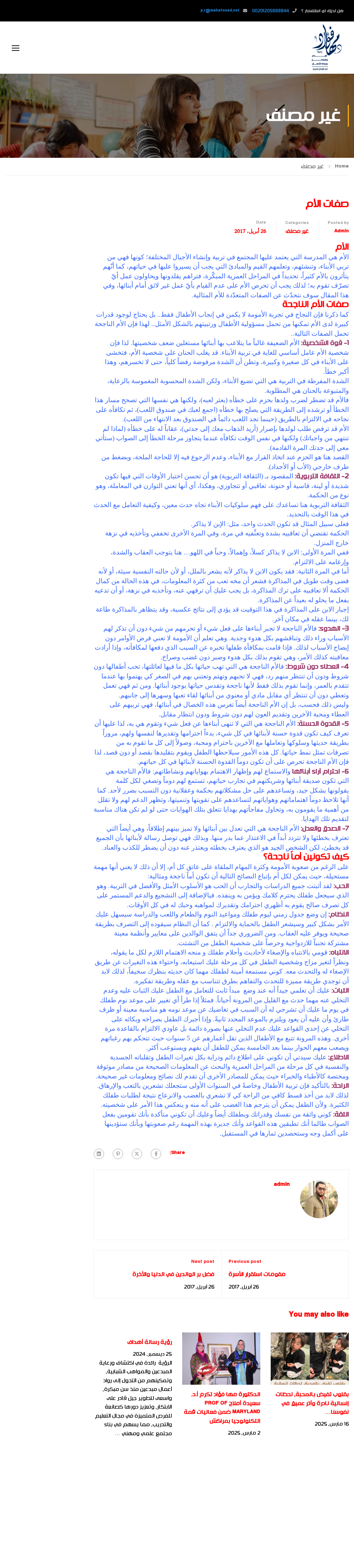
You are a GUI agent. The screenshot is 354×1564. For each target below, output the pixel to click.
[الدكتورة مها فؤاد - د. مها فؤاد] (326, 47)
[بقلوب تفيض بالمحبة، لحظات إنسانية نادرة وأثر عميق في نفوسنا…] (310, 1358)
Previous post (245, 1262)
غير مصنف (312, 166)
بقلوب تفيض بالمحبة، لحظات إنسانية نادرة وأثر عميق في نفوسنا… (312, 1403)
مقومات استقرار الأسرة (257, 1274)
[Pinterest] (118, 1154)
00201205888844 (270, 11)
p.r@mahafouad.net (220, 11)
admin (341, 231)
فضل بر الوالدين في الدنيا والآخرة (173, 1274)
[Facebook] (156, 1154)
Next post (202, 1262)
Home (342, 166)
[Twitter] (137, 1154)
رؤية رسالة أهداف (149, 1342)
